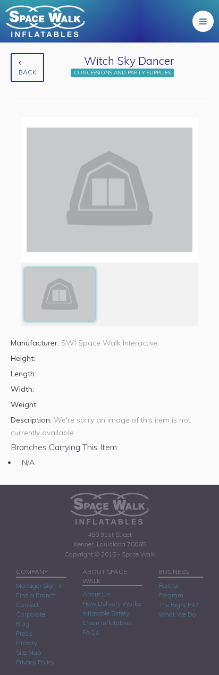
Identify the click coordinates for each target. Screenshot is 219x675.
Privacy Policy (35, 662)
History (26, 643)
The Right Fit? (178, 605)
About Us (96, 594)
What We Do (177, 614)
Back (27, 72)
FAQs (90, 632)
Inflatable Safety (105, 613)
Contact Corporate (30, 609)
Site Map (28, 652)
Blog (22, 624)
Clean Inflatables (107, 623)
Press (24, 633)
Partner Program (170, 590)
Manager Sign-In (40, 585)
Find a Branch (36, 595)
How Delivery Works (111, 604)
